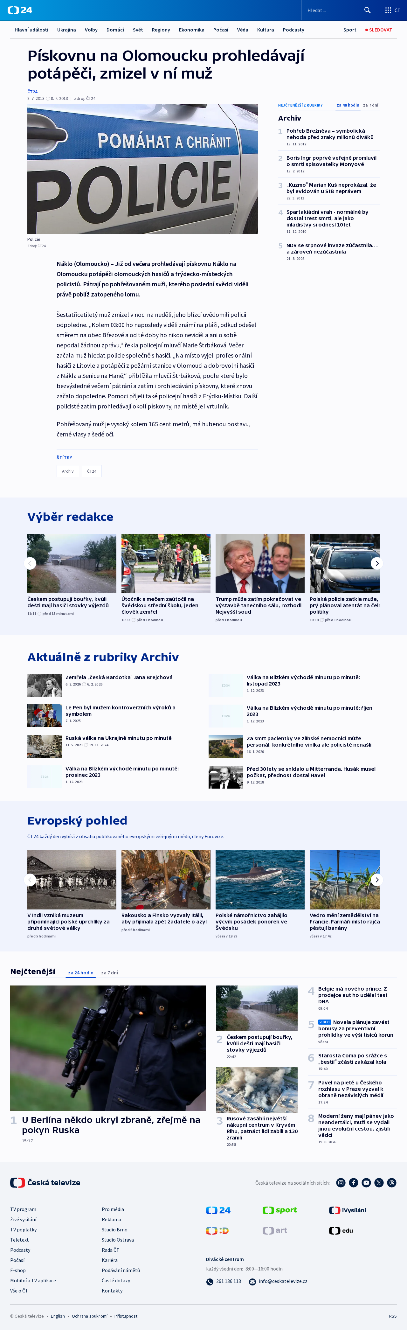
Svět (138, 29)
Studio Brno (115, 1229)
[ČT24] (20, 10)
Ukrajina (66, 29)
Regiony (161, 29)
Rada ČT (111, 1250)
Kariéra (110, 1260)
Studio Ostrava (118, 1239)
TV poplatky (23, 1229)
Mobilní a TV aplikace (33, 1280)
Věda (242, 29)
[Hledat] (367, 10)
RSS (393, 1316)
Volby (91, 29)
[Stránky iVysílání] (347, 1209)
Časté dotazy (116, 1280)
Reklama (111, 1219)
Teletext (19, 1239)
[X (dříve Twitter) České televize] (379, 1183)
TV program (23, 1209)
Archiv (68, 471)
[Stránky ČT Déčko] (217, 1230)
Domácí (115, 29)
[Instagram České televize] (341, 1183)
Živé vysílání (23, 1219)
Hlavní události (31, 29)
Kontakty (112, 1290)
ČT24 (32, 91)
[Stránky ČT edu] (341, 1230)
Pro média (113, 1209)
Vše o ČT (19, 1290)
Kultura (265, 29)
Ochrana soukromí (89, 1316)
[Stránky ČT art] (275, 1230)
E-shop (18, 1270)
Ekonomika (191, 29)
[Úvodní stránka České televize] (45, 1183)
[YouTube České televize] (366, 1183)
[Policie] (142, 169)
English (58, 1316)
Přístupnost (125, 1316)
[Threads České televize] (392, 1183)
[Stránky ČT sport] (280, 1209)
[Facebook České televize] (353, 1183)
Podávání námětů (121, 1270)
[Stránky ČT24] (218, 1209)
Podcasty (293, 29)
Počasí (220, 29)
